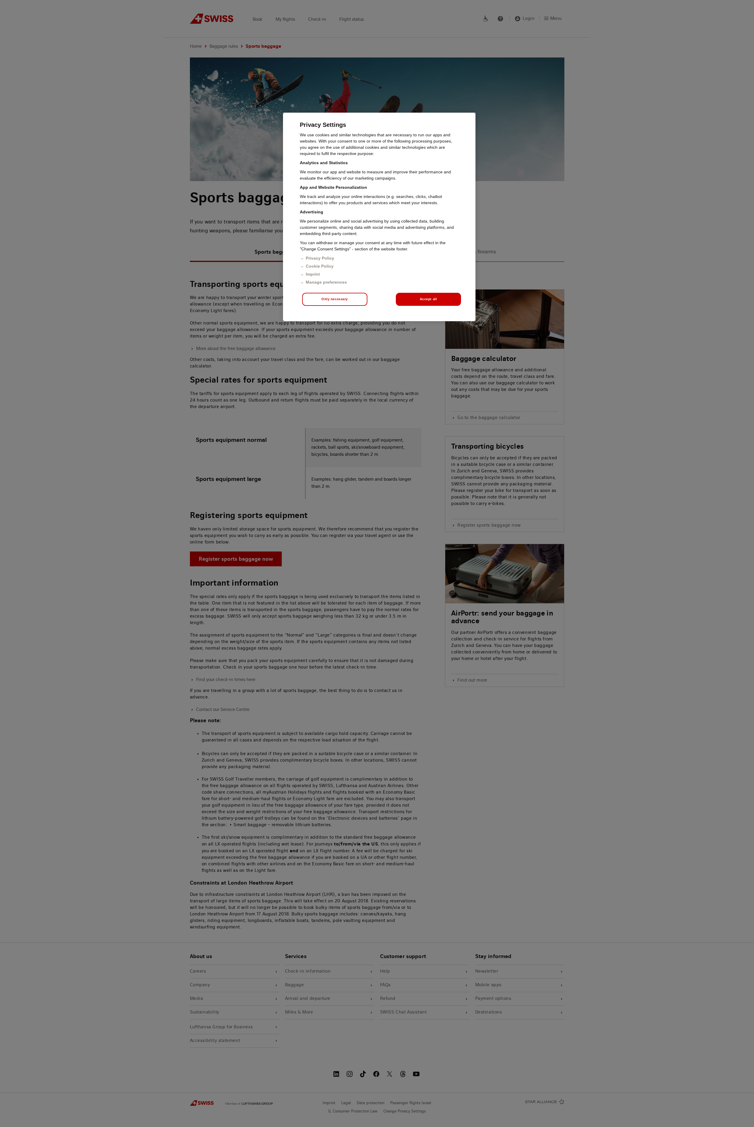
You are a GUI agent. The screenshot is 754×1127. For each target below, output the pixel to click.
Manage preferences (326, 282)
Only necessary (334, 299)
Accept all (428, 299)
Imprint (313, 274)
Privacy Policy (320, 258)
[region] (379, 217)
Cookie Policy (320, 266)
